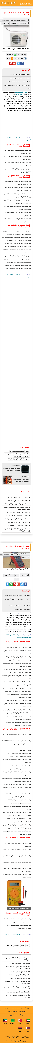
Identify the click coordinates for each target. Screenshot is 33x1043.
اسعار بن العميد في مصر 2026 (19, 978)
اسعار (27, 451)
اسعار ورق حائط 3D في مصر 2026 (18, 501)
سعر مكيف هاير (24, 459)
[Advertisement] (16, 124)
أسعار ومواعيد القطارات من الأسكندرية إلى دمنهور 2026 (17, 530)
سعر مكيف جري (24, 454)
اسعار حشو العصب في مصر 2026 (18, 526)
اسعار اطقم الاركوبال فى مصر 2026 (17, 512)
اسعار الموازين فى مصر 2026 (18, 935)
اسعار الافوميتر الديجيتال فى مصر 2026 (17, 547)
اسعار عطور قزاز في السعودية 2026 (17, 516)
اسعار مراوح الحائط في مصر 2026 (18, 497)
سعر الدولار (7, 1008)
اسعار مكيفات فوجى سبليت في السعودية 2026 (16, 13)
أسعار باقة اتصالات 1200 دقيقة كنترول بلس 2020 (17, 996)
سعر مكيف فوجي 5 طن (11, 454)
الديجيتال (9, 945)
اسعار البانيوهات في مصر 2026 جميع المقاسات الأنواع (18, 967)
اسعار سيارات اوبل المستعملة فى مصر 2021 (17, 988)
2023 (27, 945)
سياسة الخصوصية (12, 1012)
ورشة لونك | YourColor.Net (13, 1041)
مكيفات (10, 459)
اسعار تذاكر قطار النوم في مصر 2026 (17, 519)
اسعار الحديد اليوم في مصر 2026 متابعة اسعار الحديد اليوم (17, 508)
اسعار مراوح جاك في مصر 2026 (19, 972)
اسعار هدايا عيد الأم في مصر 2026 (18, 522)
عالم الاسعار (12, 1037)
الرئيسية (27, 1008)
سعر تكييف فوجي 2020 (17, 451)
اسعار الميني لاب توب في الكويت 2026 (16, 504)
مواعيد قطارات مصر (17, 1008)
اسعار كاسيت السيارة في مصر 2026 (18, 992)
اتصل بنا (11, 1015)
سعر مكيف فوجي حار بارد (21, 456)
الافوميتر (16, 945)
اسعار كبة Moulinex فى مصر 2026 (19, 963)
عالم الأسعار (18, 94)
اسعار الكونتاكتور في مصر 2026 (19, 975)
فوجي (16, 459)
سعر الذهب (22, 1012)
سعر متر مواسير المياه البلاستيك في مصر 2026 (18, 959)
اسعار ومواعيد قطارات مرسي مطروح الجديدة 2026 (17, 983)
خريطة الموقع (20, 1015)
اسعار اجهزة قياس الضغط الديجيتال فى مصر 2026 (18, 636)
